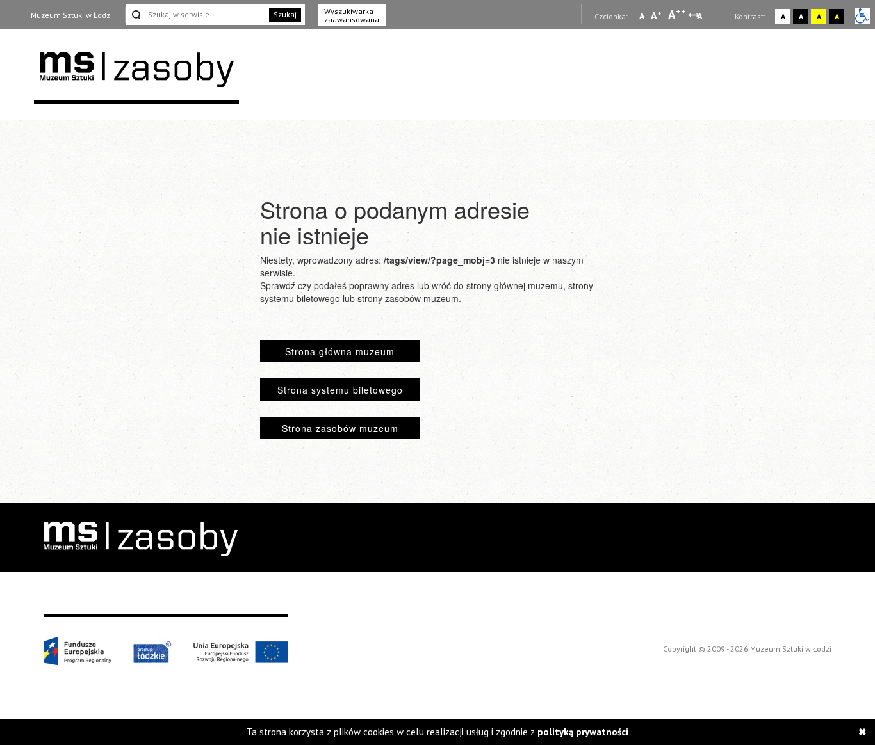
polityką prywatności (582, 732)
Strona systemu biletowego (340, 389)
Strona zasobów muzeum (340, 428)
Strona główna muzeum (340, 351)
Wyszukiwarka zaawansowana (351, 15)
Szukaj (285, 14)
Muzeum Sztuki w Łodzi (71, 15)
